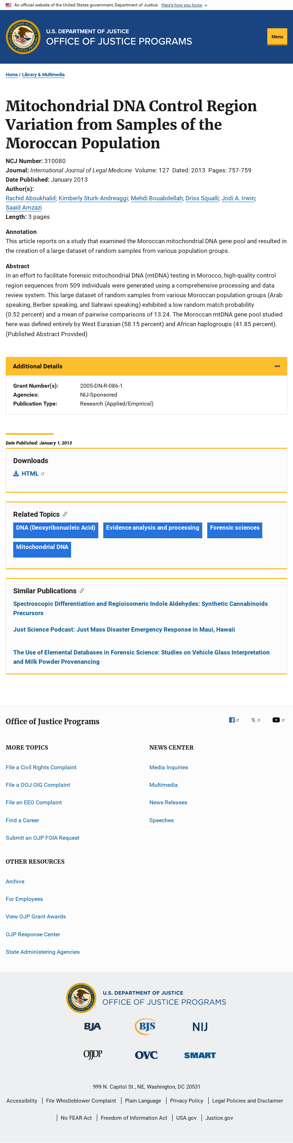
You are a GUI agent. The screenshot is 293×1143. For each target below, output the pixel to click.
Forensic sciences (234, 527)
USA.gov (186, 1118)
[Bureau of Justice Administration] (92, 1032)
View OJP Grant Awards (36, 916)
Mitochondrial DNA (42, 546)
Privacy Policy (186, 1101)
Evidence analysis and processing (152, 527)
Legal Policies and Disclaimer (247, 1101)
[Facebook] (237, 725)
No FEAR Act (76, 1118)
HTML (31, 473)
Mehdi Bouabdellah (157, 198)
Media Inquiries (168, 767)
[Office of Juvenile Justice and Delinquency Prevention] (93, 1061)
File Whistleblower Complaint (81, 1101)
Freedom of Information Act (134, 1118)
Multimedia (163, 784)
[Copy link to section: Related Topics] (63, 513)
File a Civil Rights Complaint (41, 767)
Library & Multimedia (43, 74)
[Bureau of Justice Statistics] (146, 1036)
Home (12, 74)
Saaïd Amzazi (24, 207)
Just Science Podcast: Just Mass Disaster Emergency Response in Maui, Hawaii (124, 629)
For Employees (24, 899)
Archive (15, 881)
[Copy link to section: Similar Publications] (80, 590)
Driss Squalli (202, 198)
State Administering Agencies (43, 951)
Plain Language (143, 1101)
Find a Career (22, 820)
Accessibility (21, 1101)
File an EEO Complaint (34, 802)
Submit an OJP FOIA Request (42, 837)
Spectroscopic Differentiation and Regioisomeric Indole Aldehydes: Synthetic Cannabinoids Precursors (140, 608)
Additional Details (38, 366)
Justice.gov (219, 1118)
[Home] (119, 37)
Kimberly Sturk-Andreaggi (93, 198)
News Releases (168, 802)
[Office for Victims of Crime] (146, 1060)
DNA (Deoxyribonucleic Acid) (55, 527)
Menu (277, 36)
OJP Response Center (33, 934)
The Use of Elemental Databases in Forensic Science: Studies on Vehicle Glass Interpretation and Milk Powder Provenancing (141, 657)
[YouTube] (280, 725)
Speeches (161, 820)
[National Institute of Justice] (200, 1032)
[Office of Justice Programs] (23, 36)
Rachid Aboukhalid (31, 198)
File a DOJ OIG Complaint (38, 784)
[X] (258, 725)
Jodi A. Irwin (238, 198)
